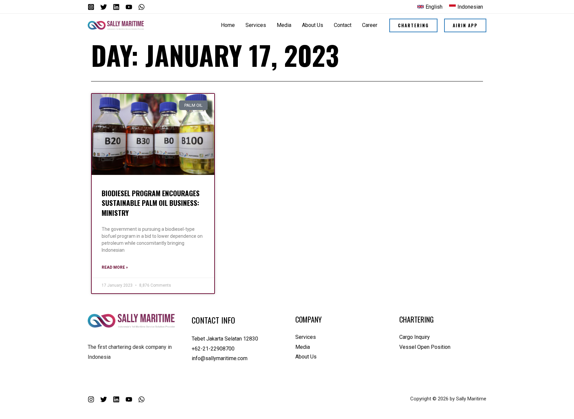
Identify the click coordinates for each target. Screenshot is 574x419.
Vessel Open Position (424, 347)
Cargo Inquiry (414, 337)
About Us (306, 356)
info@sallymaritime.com (219, 358)
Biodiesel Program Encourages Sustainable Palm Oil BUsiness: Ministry (151, 203)
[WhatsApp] (141, 7)
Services (305, 337)
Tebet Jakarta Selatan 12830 (225, 339)
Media (302, 347)
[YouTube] (129, 7)
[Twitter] (103, 7)
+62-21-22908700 (213, 349)
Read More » (115, 267)
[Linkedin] (116, 7)
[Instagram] (91, 7)
